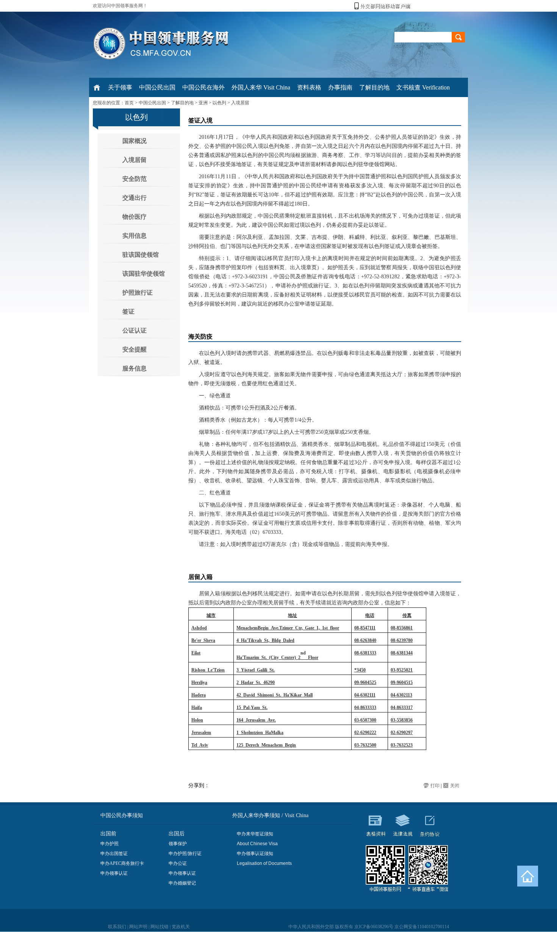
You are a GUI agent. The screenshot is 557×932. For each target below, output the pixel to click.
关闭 (454, 785)
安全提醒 (134, 349)
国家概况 (134, 141)
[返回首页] (527, 876)
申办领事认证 (114, 873)
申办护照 (109, 843)
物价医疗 (134, 216)
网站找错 (159, 926)
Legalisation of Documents (264, 863)
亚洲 (203, 102)
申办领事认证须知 (255, 853)
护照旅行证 (137, 292)
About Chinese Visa (257, 843)
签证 (128, 311)
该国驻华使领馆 (143, 273)
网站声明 (138, 926)
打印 (435, 785)
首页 (129, 102)
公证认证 (134, 330)
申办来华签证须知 (255, 833)
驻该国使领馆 (140, 254)
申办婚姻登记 (182, 883)
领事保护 (178, 843)
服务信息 (134, 368)
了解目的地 (182, 102)
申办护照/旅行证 (185, 853)
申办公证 (178, 863)
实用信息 (134, 235)
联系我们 (117, 926)
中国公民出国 (152, 102)
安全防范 (134, 179)
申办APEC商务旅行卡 (122, 863)
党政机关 (181, 926)
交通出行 (134, 198)
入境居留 (240, 102)
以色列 (219, 102)
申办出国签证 (114, 853)
